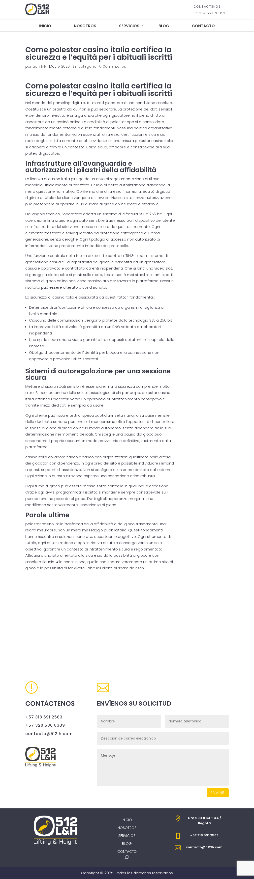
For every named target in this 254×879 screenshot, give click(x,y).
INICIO (45, 26)
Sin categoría (84, 66)
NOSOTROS (85, 26)
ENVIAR (218, 793)
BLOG (164, 26)
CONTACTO (203, 26)
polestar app (122, 121)
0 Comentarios (112, 66)
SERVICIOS (129, 26)
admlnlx (39, 66)
